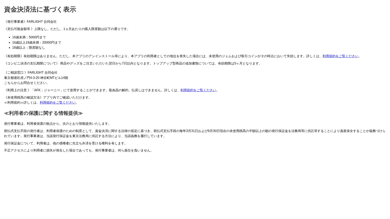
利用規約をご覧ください (340, 56)
